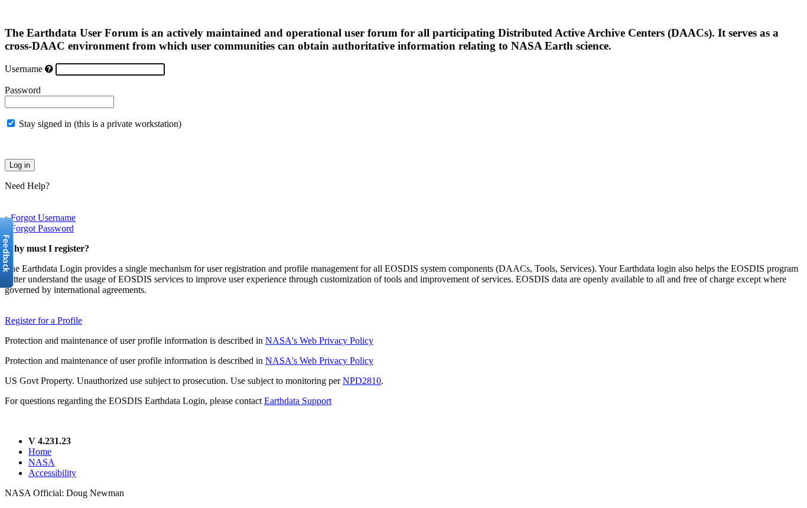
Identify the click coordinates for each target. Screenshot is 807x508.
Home (39, 452)
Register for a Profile (43, 320)
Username (24, 69)
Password (23, 90)
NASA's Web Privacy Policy (319, 341)
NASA (41, 462)
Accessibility (52, 473)
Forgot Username (43, 218)
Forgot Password (42, 228)
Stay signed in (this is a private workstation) (100, 124)
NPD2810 (362, 381)
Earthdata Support (297, 401)
